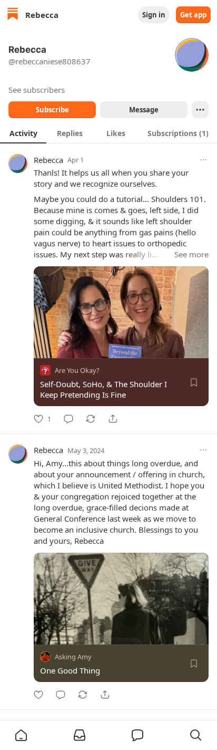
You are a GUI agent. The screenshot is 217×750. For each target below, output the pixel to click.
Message (144, 109)
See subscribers (36, 89)
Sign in (153, 15)
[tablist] (108, 132)
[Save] (193, 382)
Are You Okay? (77, 370)
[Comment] (68, 418)
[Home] (12, 15)
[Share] (113, 418)
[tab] (23, 132)
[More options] (203, 159)
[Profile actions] (200, 109)
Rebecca (48, 160)
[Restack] (91, 418)
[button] (21, 735)
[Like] (38, 694)
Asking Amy (73, 656)
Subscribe (52, 109)
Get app (193, 15)
